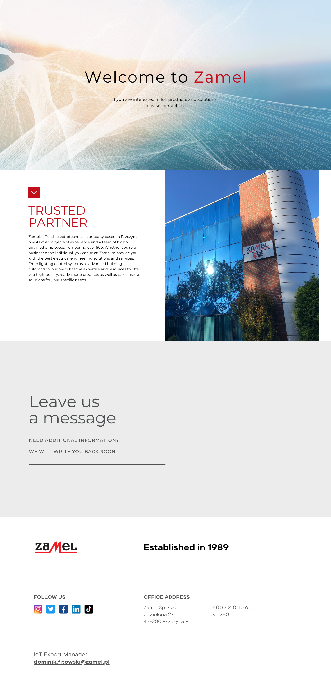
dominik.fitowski (57, 661)
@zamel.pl (95, 661)
